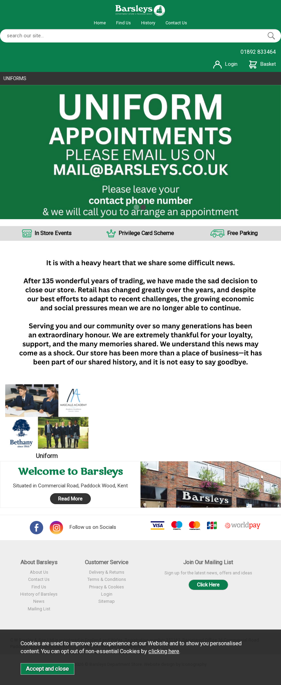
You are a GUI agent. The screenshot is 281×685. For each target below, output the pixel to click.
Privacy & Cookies (106, 586)
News (39, 601)
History (148, 22)
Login (231, 64)
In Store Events (53, 233)
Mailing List (39, 608)
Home (100, 22)
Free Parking (242, 233)
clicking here (163, 651)
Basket (268, 64)
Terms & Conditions (106, 579)
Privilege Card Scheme (146, 233)
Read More (70, 499)
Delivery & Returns (106, 572)
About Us (39, 572)
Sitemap (106, 601)
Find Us (123, 22)
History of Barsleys (39, 594)
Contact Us (176, 22)
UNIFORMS (14, 78)
